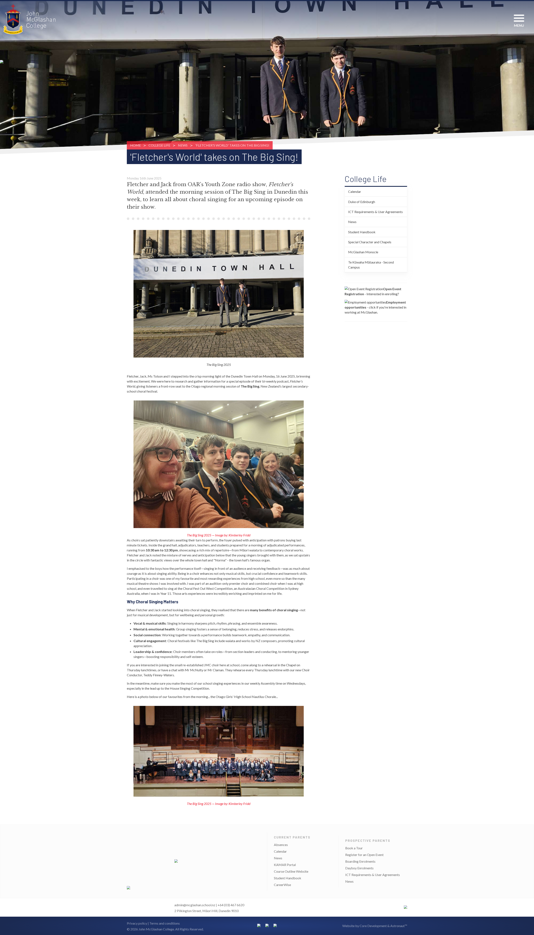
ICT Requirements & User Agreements (375, 212)
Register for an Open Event (364, 855)
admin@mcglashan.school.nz (194, 905)
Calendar (354, 191)
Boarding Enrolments (360, 861)
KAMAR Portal (285, 865)
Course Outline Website (291, 871)
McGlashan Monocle (363, 252)
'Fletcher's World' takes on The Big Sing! (232, 145)
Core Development (373, 926)
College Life (159, 145)
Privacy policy (137, 923)
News (183, 145)
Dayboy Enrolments (359, 868)
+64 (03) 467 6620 (231, 905)
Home (135, 145)
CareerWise (282, 885)
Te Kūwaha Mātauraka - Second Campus (371, 264)
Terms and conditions (164, 923)
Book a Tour (354, 848)
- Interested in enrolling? (373, 291)
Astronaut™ (398, 926)
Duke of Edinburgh (361, 202)
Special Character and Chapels (369, 242)
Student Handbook (361, 232)
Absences (281, 845)
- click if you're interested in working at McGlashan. (375, 307)
